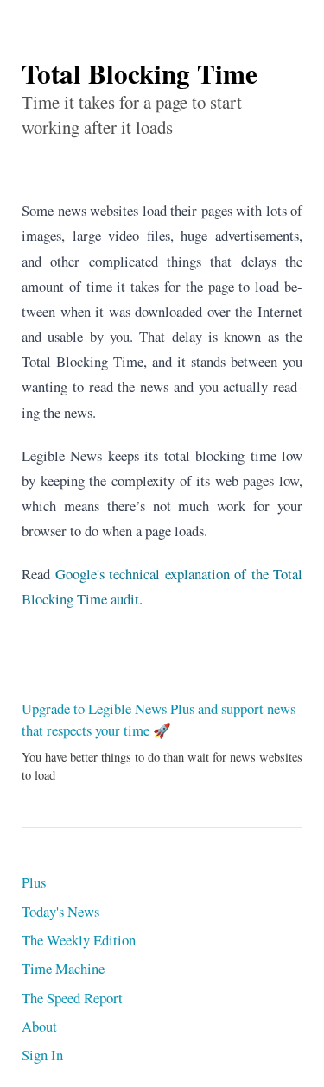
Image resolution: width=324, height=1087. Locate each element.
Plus (34, 882)
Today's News (60, 911)
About (39, 1026)
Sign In (42, 1055)
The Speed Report (72, 998)
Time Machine (63, 968)
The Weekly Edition (79, 940)
